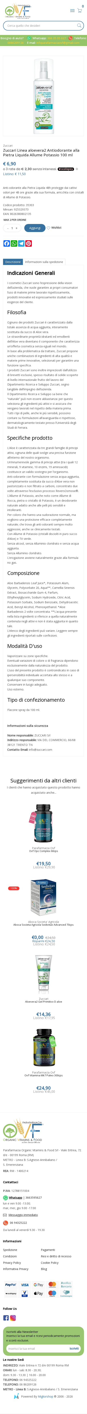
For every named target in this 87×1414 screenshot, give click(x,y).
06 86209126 (19, 1384)
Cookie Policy (49, 1263)
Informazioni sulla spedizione (44, 262)
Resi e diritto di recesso (56, 1256)
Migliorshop (45, 1396)
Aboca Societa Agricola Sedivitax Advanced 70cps (43, 924)
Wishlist (56, 227)
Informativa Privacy (15, 1269)
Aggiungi (34, 228)
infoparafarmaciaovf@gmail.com (58, 43)
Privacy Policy (12, 1263)
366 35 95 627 (57, 38)
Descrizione (13, 262)
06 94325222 (18, 1223)
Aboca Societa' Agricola (43, 922)
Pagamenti (48, 1250)
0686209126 (15, 43)
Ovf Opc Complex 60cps (43, 851)
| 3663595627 (25, 1197)
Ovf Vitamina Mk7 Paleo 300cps (43, 1075)
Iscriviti (74, 1348)
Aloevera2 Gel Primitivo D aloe (43, 1001)
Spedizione (10, 1250)
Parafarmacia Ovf (43, 848)
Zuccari (8, 145)
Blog (44, 1269)
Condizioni (10, 1256)
